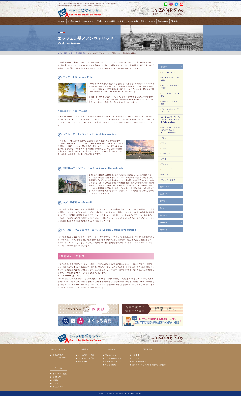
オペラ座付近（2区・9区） (170, 94)
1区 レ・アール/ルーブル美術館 (171, 87)
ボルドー (164, 159)
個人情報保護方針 (139, 361)
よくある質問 (58, 387)
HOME (61, 21)
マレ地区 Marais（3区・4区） (171, 79)
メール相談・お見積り (115, 21)
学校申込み (163, 21)
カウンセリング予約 (92, 21)
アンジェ (164, 164)
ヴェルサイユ (166, 175)
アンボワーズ (166, 169)
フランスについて (168, 72)
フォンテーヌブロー (169, 180)
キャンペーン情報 (60, 374)
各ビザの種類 (110, 365)
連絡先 (174, 21)
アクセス (135, 358)
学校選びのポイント (113, 361)
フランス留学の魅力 (113, 358)
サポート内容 (74, 21)
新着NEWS (57, 377)
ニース (164, 148)
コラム (55, 383)
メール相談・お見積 (86, 355)
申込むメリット (147, 21)
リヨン (164, 138)
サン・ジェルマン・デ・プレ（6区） (171, 110)
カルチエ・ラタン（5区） (169, 102)
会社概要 (135, 355)
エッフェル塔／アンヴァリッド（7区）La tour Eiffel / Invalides (171, 119)
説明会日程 (82, 361)
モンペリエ (165, 154)
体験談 (55, 380)
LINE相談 (133, 21)
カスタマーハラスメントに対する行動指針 (149, 365)
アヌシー (164, 143)
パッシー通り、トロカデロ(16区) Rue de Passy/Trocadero (171, 130)
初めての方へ (110, 355)
